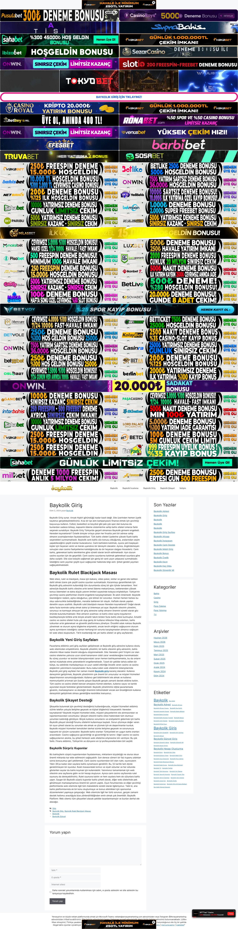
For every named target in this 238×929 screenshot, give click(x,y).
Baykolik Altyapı (161, 536)
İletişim (183, 488)
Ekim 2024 (159, 675)
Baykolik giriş (102, 671)
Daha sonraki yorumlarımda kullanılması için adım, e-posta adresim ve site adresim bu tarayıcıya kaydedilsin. (95, 892)
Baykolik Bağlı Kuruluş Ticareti (163, 718)
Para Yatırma (160, 610)
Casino (157, 598)
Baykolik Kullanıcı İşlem (161, 755)
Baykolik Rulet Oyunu (160, 765)
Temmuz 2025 (161, 650)
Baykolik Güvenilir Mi (164, 570)
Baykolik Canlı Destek (164, 545)
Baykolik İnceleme (130, 488)
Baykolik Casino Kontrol (176, 721)
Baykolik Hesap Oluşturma (168, 748)
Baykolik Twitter (167, 768)
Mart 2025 (159, 654)
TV (155, 614)
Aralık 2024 (159, 667)
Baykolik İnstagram (163, 541)
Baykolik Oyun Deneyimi (161, 759)
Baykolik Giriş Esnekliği (161, 732)
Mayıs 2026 (159, 642)
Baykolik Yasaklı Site (177, 774)
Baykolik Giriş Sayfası (164, 532)
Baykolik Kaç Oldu (163, 566)
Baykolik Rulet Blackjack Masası (78, 811)
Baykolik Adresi (161, 511)
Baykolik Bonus (161, 553)
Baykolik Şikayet (167, 488)
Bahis (156, 593)
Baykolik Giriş (149, 488)
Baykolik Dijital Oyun (160, 724)
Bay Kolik (172, 701)
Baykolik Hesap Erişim (161, 745)
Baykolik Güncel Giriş (165, 738)
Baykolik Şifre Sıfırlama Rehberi (177, 784)
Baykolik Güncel (59, 816)
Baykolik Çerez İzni (160, 781)
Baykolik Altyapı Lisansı (161, 708)
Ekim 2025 (159, 646)
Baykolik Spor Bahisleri (175, 765)
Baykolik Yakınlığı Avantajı (162, 774)
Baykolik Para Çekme (176, 759)
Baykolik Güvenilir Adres (161, 742)
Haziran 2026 (160, 638)
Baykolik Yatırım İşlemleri (161, 778)
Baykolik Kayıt (160, 562)
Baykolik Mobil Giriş (163, 549)
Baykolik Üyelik (161, 557)
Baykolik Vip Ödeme (176, 771)
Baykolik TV (157, 768)
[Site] (59, 169)
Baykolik (114, 488)
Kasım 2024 (160, 671)
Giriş (54, 808)
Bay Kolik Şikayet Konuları (162, 787)
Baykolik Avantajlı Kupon (161, 711)
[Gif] (119, 233)
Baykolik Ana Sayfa (176, 708)
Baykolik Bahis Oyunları (161, 714)
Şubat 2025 (159, 659)
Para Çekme (160, 606)
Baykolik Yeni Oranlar (177, 778)
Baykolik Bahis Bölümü (177, 711)
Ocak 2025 (159, 663)
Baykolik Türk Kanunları (161, 771)
